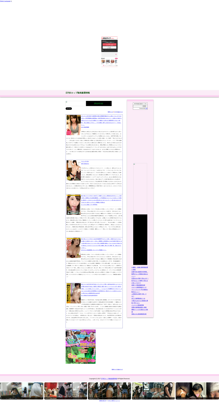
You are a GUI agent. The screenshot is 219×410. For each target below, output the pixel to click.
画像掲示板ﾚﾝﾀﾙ (102, 400)
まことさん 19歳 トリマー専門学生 (89, 204)
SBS (146, 108)
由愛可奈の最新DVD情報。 (139, 272)
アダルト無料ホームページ (114, 400)
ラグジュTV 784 (85, 161)
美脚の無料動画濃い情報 (139, 307)
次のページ (120, 112)
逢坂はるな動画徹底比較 (139, 314)
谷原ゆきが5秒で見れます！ (140, 278)
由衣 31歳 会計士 (85, 163)
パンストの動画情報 (137, 305)
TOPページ (110, 112)
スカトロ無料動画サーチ (139, 287)
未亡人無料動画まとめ (138, 298)
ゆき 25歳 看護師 (85, 127)
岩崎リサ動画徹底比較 (138, 285)
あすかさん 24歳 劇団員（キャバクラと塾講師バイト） (94, 250)
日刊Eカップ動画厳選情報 (78, 93)
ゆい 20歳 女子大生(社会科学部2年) (89, 295)
